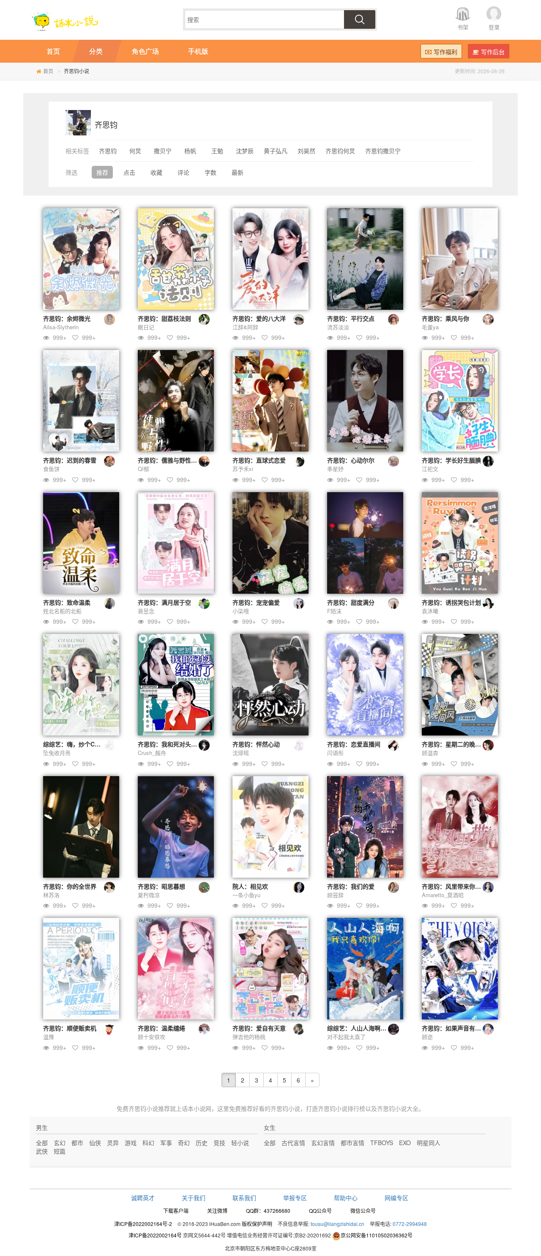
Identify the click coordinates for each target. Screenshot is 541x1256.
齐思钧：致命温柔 (66, 602)
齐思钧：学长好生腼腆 (451, 460)
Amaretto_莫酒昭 (443, 895)
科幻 (148, 1142)
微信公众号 (363, 1210)
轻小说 (240, 1142)
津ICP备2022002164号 (155, 1235)
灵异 (113, 1142)
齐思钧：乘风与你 (445, 318)
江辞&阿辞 (245, 327)
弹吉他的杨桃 (248, 1037)
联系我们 (244, 1197)
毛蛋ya (430, 327)
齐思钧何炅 (340, 150)
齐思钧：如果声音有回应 (454, 1028)
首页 (48, 70)
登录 (494, 27)
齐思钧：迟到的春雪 (69, 460)
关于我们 (193, 1197)
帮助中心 (346, 1197)
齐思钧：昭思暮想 (161, 886)
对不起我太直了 (346, 1037)
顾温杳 (430, 753)
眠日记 (146, 327)
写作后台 (493, 51)
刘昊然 (306, 150)
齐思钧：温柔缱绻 (161, 1028)
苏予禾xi (242, 469)
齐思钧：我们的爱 (350, 886)
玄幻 (60, 1142)
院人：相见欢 (250, 886)
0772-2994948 (410, 1223)
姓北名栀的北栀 (62, 611)
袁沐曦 (430, 611)
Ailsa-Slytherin (61, 327)
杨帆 (190, 150)
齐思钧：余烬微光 (66, 318)
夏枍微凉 (149, 895)
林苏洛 (51, 895)
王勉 (217, 150)
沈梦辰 (245, 150)
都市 (77, 1142)
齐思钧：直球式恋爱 (259, 460)
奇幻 (184, 1142)
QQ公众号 (320, 1210)
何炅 (135, 150)
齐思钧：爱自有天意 (259, 1028)
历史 (202, 1142)
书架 (462, 27)
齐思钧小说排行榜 (341, 1108)
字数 (210, 172)
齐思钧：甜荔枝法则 (164, 318)
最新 (237, 172)
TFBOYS (381, 1142)
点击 (129, 172)
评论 (183, 172)
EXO (405, 1142)
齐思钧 (108, 150)
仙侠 (95, 1142)
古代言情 (293, 1142)
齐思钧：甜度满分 (350, 602)
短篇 (60, 1151)
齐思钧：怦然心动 (256, 744)
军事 (166, 1142)
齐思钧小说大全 (397, 1108)
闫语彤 (335, 753)
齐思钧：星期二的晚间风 (454, 744)
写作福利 (445, 51)
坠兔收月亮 (57, 753)
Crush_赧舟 (152, 753)
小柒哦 (240, 611)
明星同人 (428, 1142)
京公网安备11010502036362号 (377, 1235)
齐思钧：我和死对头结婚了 (173, 744)
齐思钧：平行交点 (350, 318)
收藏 (156, 172)
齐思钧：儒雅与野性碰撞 (170, 460)
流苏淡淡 (338, 327)
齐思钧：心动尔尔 (350, 460)
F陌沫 (334, 611)
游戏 (131, 1142)
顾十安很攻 (151, 1037)
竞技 (219, 1142)
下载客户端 (176, 1210)
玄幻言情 (323, 1142)
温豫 (48, 1037)
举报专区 (295, 1197)
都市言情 (352, 1142)
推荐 (102, 172)
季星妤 (335, 469)
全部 (42, 1142)
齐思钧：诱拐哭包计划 (451, 602)
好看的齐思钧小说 (276, 1108)
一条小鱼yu (246, 895)
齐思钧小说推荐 (149, 1108)
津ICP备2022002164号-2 (143, 1223)
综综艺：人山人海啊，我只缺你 (368, 1028)
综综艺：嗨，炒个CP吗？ (76, 744)
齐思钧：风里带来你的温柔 (457, 886)
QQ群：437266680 (268, 1210)
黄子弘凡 (275, 150)
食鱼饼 (51, 469)
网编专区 (396, 1197)
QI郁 (143, 469)
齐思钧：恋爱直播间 (353, 744)
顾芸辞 (335, 895)
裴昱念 (146, 611)
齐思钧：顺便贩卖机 (69, 1028)
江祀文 (430, 469)
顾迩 (427, 1037)
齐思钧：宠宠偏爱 (256, 602)
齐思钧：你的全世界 (69, 886)
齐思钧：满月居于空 (164, 602)
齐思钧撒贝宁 (383, 150)
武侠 (42, 1151)
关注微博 (217, 1210)
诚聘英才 (143, 1197)
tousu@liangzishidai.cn (337, 1223)
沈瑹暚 (240, 753)
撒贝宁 (163, 150)
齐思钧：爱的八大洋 (259, 318)
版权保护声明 (257, 1223)
